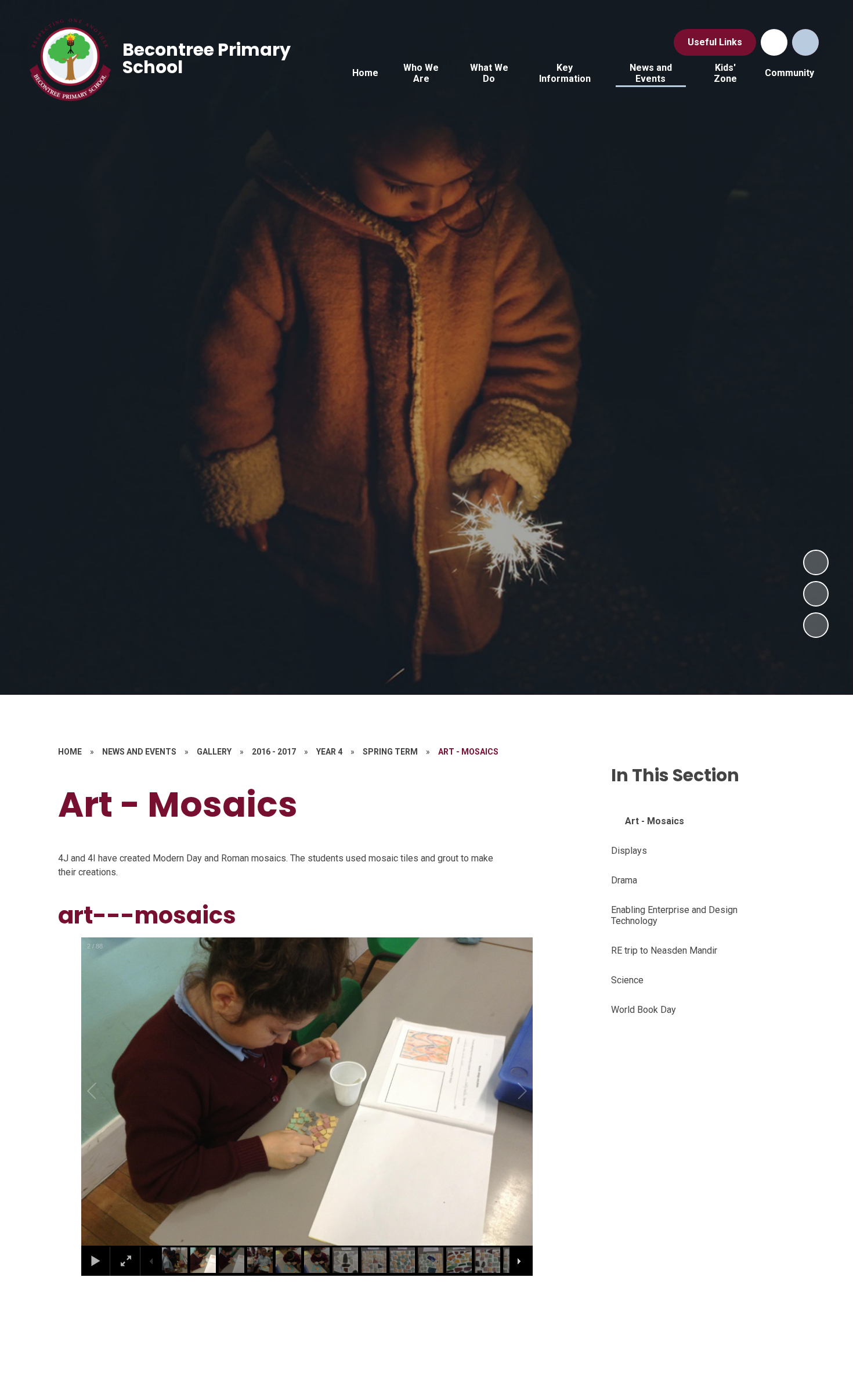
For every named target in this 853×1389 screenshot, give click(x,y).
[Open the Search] (805, 42)
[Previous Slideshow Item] (816, 594)
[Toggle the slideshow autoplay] (816, 625)
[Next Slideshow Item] (816, 562)
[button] (105, 1091)
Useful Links (715, 42)
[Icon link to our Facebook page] (774, 42)
